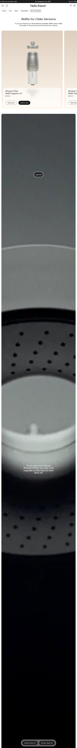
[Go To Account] (71, 6)
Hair (10, 10)
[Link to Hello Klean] (38, 6)
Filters (4, 10)
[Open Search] (6, 5)
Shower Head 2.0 (47, 743)
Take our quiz (35, 10)
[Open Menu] (2, 6)
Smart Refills (24, 10)
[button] (75, 5)
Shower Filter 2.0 (30, 743)
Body (16, 10)
